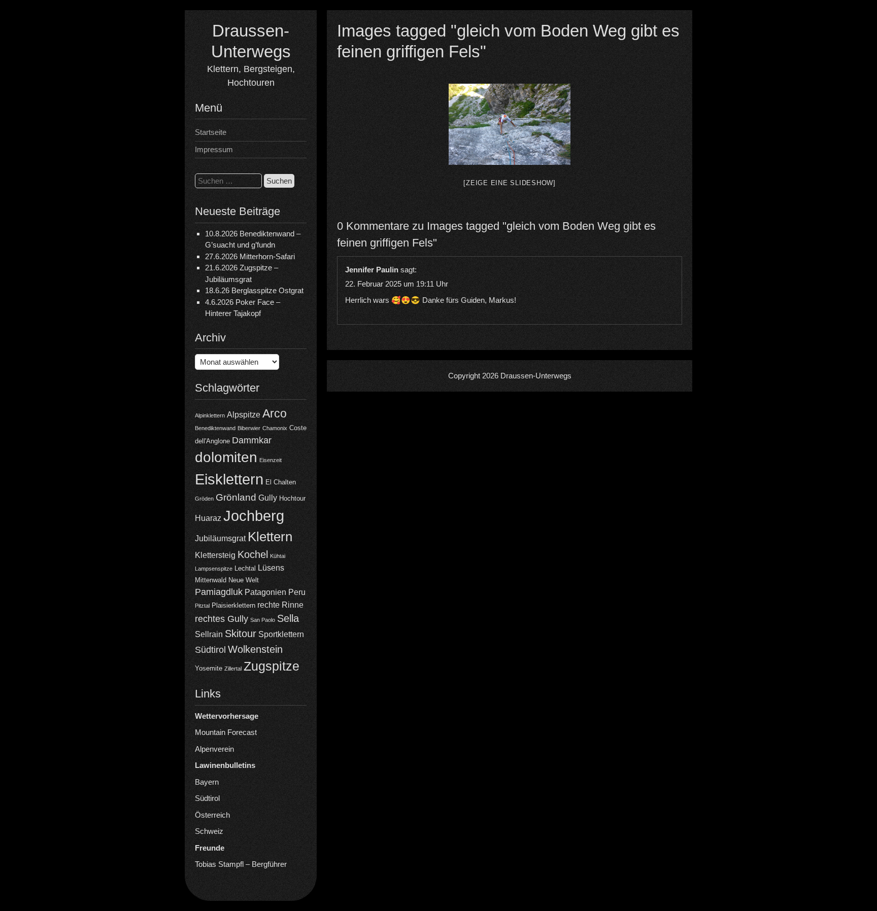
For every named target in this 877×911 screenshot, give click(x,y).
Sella (288, 618)
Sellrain (209, 634)
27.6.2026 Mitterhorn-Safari (250, 256)
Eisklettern (229, 479)
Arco (274, 413)
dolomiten (226, 457)
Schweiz (209, 831)
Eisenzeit (270, 460)
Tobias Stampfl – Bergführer (241, 864)
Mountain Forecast (226, 732)
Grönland (236, 497)
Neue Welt (243, 580)
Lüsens (271, 568)
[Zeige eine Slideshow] (509, 183)
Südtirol (210, 650)
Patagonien (265, 592)
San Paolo (262, 620)
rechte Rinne (280, 605)
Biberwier (249, 428)
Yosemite (208, 668)
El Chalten (280, 482)
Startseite (210, 132)
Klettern (270, 537)
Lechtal (245, 568)
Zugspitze (271, 666)
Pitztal (202, 606)
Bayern (207, 782)
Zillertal (233, 668)
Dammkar (252, 440)
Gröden (204, 499)
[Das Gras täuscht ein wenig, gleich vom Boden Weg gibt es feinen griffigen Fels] (509, 124)
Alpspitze (243, 414)
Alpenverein (214, 749)
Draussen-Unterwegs (535, 375)
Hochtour (292, 498)
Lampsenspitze (213, 569)
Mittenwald (210, 580)
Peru (297, 592)
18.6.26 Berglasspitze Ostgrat (254, 290)
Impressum (214, 149)
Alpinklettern (210, 415)
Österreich (212, 815)
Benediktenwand (215, 428)
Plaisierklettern (233, 605)
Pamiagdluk (219, 592)
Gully (267, 498)
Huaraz (208, 518)
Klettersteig (215, 555)
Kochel (253, 554)
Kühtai (277, 556)
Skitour (240, 633)
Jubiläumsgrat (220, 538)
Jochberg (253, 515)
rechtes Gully (221, 619)
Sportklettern (281, 634)
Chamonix (274, 428)
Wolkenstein (255, 649)
